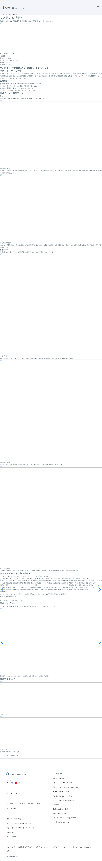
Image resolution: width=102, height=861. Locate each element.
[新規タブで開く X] (7, 783)
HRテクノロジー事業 (13, 819)
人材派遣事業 (58, 773)
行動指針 (3, 56)
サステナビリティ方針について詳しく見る (13, 78)
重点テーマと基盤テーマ (7, 58)
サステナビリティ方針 (7, 53)
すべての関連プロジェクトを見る (10, 752)
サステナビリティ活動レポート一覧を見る (13, 600)
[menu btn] (98, 6)
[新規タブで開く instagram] (19, 783)
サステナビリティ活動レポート (10, 60)
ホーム (5, 14)
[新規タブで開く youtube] (15, 783)
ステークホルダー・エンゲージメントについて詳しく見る (18, 90)
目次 (1, 51)
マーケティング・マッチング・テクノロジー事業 (23, 803)
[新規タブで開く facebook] (11, 783)
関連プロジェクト (5, 65)
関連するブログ (5, 62)
